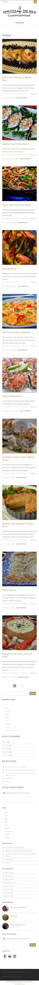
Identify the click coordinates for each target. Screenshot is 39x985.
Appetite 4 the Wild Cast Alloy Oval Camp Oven (20, 770)
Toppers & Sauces (11, 730)
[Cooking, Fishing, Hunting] (19, 16)
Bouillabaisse (9, 268)
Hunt (6, 825)
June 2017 (8, 889)
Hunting (7, 752)
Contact (7, 838)
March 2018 (8, 879)
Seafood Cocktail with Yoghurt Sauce (18, 458)
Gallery (7, 834)
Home (6, 812)
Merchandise (8, 831)
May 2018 (8, 876)
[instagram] (6, 1)
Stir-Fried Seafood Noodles (16, 332)
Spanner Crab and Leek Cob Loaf (17, 655)
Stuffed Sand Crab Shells (15, 144)
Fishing (7, 749)
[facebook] (2, 1)
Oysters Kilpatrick (11, 396)
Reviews (7, 755)
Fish (6, 822)
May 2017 (8, 893)
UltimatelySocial (19, 984)
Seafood (7, 724)
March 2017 (8, 896)
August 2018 (8, 873)
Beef (6, 708)
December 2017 (10, 883)
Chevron (8, 781)
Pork (6, 721)
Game (7, 715)
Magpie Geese (10, 778)
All (5, 705)
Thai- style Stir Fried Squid (16, 204)
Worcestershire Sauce (18, 925)
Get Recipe (33, 94)
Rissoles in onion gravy (19, 907)
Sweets (7, 727)
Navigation (20, 23)
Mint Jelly (14, 916)
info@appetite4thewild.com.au (20, 793)
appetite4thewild (22, 98)
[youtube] (4, 1)
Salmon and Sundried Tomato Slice (17, 525)
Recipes (7, 828)
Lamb (6, 718)
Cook (6, 819)
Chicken (7, 711)
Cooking (7, 745)
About (6, 816)
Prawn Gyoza (9, 590)
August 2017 (8, 886)
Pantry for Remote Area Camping (15, 767)
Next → (23, 686)
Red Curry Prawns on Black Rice (16, 79)
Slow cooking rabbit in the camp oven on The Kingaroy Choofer (19, 774)
